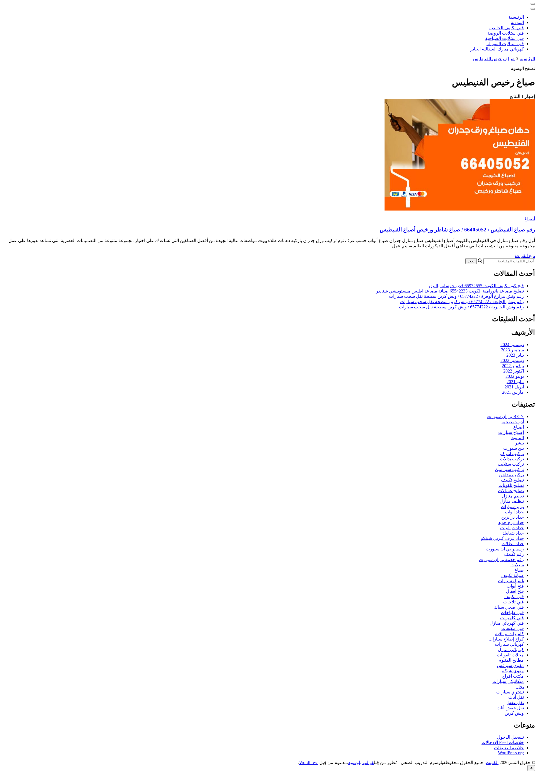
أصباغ (529, 218)
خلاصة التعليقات (509, 747)
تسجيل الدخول (510, 737)
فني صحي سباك (509, 607)
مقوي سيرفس (510, 665)
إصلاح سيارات (511, 432)
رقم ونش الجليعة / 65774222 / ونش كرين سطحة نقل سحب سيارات (462, 301)
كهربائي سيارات (509, 644)
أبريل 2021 (514, 387)
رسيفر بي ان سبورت (505, 549)
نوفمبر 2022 (513, 365)
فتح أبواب (515, 586)
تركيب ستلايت (511, 464)
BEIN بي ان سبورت (505, 416)
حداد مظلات (513, 543)
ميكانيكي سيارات (508, 681)
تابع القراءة (525, 255)
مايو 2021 (515, 381)
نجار (520, 686)
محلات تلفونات (510, 654)
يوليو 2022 (514, 376)
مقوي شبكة (513, 670)
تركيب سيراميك (509, 469)
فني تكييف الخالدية (506, 27)
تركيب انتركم (512, 453)
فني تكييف (514, 596)
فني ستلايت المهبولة (505, 43)
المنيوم (517, 437)
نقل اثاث (516, 697)
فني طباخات (512, 612)
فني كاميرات (512, 617)
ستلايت (517, 564)
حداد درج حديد (511, 522)
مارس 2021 (513, 392)
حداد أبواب (514, 511)
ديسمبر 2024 (512, 344)
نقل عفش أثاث (510, 707)
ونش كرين (514, 713)
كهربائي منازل (511, 649)
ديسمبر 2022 (512, 360)
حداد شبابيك (513, 533)
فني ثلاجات (513, 602)
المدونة (517, 22)
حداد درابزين (512, 517)
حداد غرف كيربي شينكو (502, 538)
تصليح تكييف (512, 480)
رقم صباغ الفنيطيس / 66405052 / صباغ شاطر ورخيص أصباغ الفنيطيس (457, 230)
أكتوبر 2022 (513, 371)
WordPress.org (511, 752)
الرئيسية (516, 17)
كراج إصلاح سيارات (506, 639)
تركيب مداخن (511, 474)
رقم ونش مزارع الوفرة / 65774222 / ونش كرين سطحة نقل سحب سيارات (456, 296)
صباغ (519, 570)
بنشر (519, 443)
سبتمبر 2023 (512, 349)
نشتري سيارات (510, 692)
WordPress (308, 762)
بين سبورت (513, 448)
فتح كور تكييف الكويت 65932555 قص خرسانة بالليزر (476, 285)
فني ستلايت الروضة (505, 33)
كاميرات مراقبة (509, 633)
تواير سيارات (512, 506)
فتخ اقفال (515, 591)
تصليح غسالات (511, 490)
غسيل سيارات (511, 580)
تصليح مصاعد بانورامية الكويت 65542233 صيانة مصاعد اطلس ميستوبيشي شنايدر (450, 291)
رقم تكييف (514, 554)
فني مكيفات (512, 628)
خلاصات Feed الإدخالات (502, 742)
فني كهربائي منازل (507, 623)
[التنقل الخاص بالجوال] (533, 4)
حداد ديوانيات (512, 527)
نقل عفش (514, 702)
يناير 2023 (515, 355)
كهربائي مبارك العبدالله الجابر (497, 49)
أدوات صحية (513, 421)
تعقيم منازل (513, 496)
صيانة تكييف (512, 575)
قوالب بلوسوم (361, 762)
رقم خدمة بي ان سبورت (501, 559)
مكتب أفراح (513, 676)
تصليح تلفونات (511, 485)
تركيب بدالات (512, 458)
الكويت (492, 762)
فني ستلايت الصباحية (504, 38)
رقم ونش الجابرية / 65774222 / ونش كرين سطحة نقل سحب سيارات (461, 306)
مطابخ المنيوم (511, 660)
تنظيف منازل (512, 501)
